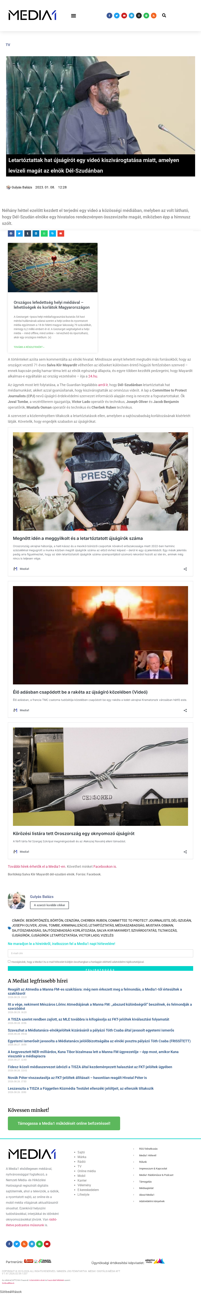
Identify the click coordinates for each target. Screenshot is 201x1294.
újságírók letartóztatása (54, 935)
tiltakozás (167, 930)
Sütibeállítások (8, 1283)
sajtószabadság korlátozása (69, 930)
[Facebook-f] (109, 15)
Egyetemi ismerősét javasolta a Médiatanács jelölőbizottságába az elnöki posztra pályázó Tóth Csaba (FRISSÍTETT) (99, 1041)
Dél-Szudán (181, 920)
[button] (73, 16)
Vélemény (84, 1185)
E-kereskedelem (88, 1190)
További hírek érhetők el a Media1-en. (37, 866)
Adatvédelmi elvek (37, 1280)
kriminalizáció (74, 925)
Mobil (81, 1176)
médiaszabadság (129, 925)
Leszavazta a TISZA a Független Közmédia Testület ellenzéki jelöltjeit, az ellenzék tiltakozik (81, 1088)
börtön (56, 920)
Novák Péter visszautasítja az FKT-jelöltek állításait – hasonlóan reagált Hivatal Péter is (77, 1078)
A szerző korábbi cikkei (49, 905)
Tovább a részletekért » (29, 347)
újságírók (21, 935)
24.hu (92, 376)
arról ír (103, 385)
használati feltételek (56, 1280)
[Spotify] (146, 15)
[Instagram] (139, 15)
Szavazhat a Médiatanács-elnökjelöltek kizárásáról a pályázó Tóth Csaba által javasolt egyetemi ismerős (91, 1030)
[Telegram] (131, 15)
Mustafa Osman (159, 925)
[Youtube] (124, 15)
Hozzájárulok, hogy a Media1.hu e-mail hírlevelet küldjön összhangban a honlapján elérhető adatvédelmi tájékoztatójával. (77, 961)
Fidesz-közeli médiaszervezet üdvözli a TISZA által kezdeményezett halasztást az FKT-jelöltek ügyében (90, 1067)
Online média (87, 1171)
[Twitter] (117, 15)
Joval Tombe (49, 925)
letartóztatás (101, 925)
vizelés (107, 935)
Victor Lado (89, 935)
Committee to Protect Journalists (139, 920)
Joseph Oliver (24, 925)
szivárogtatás (143, 930)
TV (8, 45)
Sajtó (81, 1152)
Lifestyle (83, 1194)
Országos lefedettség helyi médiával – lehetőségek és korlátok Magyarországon (52, 305)
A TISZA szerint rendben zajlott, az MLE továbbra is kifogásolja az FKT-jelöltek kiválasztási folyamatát (88, 1019)
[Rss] (154, 15)
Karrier (82, 1180)
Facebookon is (104, 866)
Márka (82, 1157)
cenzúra (72, 920)
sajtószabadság (26, 930)
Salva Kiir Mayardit (113, 930)
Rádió (82, 1162)
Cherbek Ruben (94, 920)
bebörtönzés (37, 920)
